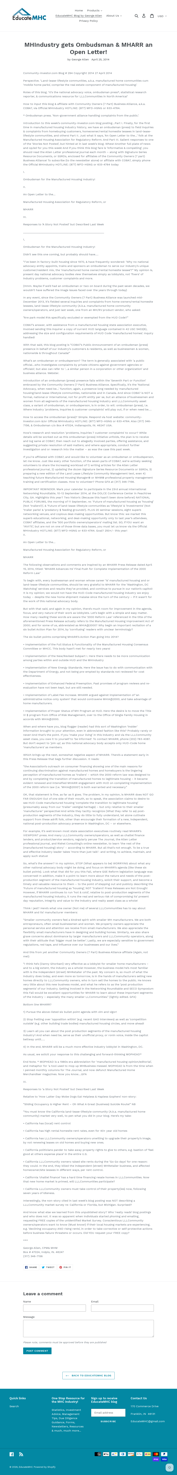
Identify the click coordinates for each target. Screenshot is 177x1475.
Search (14, 1406)
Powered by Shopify (44, 1467)
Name (27, 1301)
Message (29, 1317)
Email (95, 1301)
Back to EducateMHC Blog (91, 1375)
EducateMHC (26, 1467)
